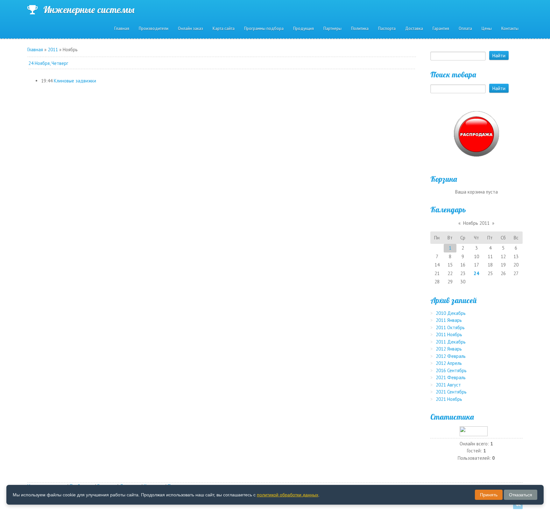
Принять (488, 494)
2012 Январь (449, 349)
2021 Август (448, 385)
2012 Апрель (449, 363)
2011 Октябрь (450, 327)
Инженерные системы (88, 10)
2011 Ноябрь (449, 334)
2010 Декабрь (451, 313)
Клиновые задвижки (75, 81)
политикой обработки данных (287, 494)
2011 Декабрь (451, 342)
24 (476, 273)
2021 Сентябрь (451, 392)
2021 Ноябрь (449, 399)
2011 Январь (449, 320)
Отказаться (520, 494)
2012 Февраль (451, 356)
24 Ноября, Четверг (48, 63)
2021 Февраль (451, 377)
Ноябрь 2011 (476, 223)
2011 (53, 49)
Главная (35, 49)
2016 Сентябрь (451, 370)
